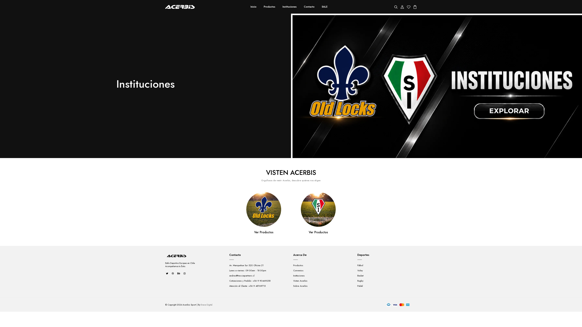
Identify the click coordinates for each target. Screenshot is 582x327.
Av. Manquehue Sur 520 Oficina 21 (246, 265)
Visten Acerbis (300, 280)
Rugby (360, 280)
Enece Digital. (207, 304)
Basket (360, 275)
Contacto (309, 6)
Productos (269, 6)
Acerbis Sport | (189, 304)
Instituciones (290, 6)
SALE (325, 6)
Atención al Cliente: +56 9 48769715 (247, 286)
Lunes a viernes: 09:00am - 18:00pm (247, 270)
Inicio (253, 6)
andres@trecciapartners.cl (241, 275)
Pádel (360, 286)
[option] (263, 216)
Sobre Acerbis (300, 286)
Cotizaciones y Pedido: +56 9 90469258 (250, 280)
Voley (360, 270)
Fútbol (360, 265)
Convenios (298, 270)
